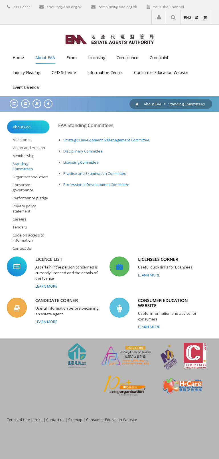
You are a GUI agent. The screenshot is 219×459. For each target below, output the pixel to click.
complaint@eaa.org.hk (117, 6)
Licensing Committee (81, 162)
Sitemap (75, 419)
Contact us (55, 419)
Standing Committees (186, 104)
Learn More (46, 286)
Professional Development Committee (96, 184)
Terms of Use (18, 419)
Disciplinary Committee (83, 151)
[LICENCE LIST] (12, 103)
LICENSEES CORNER (158, 259)
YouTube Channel (168, 6)
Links (38, 419)
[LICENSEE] (24, 103)
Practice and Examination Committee (94, 173)
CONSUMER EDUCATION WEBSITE (163, 302)
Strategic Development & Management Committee (106, 140)
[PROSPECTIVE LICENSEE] (35, 103)
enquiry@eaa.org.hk (64, 6)
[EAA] (109, 38)
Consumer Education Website (111, 419)
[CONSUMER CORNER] (46, 103)
